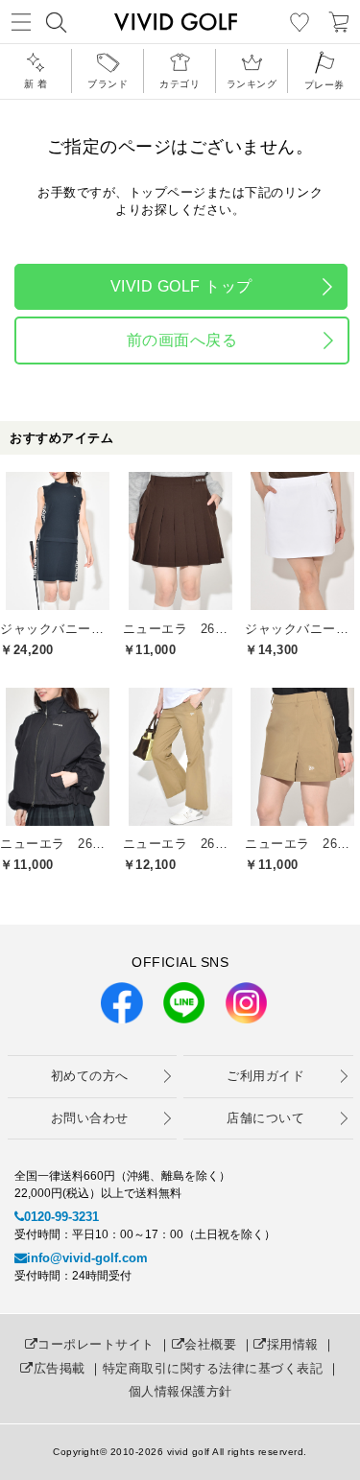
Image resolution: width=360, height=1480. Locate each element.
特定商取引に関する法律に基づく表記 (213, 1368)
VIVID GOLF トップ (181, 286)
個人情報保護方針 (180, 1391)
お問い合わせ (90, 1118)
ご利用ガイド (265, 1076)
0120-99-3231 (61, 1217)
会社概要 (210, 1344)
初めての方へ (90, 1076)
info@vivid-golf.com (87, 1258)
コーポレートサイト (96, 1344)
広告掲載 (59, 1368)
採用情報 (293, 1344)
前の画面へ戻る (182, 340)
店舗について (265, 1118)
